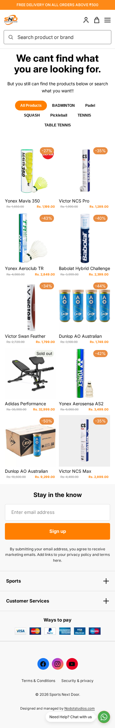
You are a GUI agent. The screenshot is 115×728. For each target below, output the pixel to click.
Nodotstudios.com (79, 708)
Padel (90, 105)
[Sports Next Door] (17, 20)
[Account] (86, 20)
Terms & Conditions (38, 680)
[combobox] (62, 37)
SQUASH (32, 115)
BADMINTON (63, 105)
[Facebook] (43, 664)
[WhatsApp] (104, 717)
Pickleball (58, 115)
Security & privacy (77, 680)
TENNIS (84, 115)
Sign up (57, 531)
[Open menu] (107, 20)
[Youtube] (72, 664)
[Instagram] (57, 664)
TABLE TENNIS (57, 125)
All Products (31, 105)
